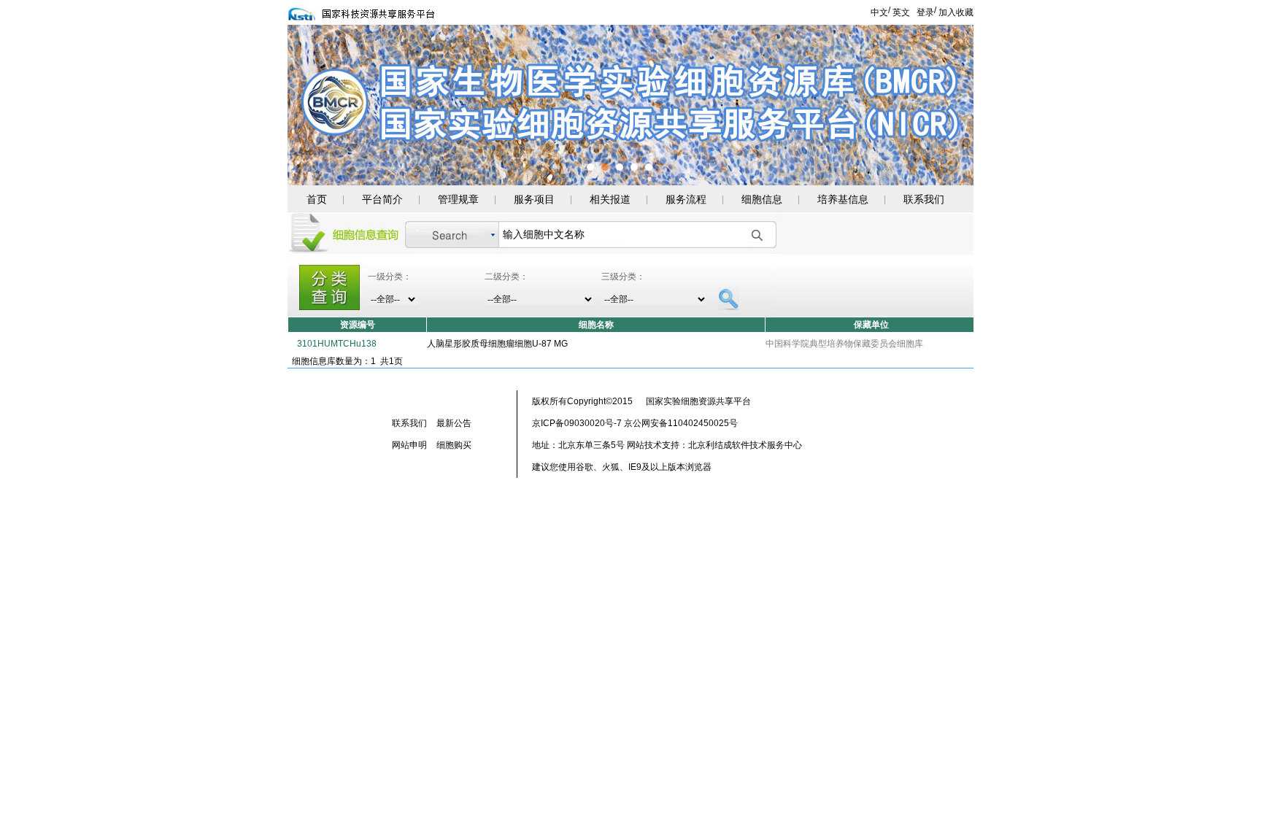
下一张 (950, 116)
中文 (879, 12)
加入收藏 (955, 12)
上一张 (311, 116)
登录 (925, 12)
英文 (901, 12)
